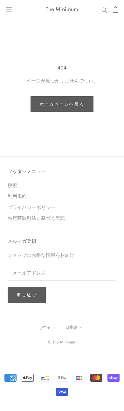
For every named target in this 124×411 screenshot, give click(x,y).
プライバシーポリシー (31, 207)
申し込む (27, 295)
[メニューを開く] (9, 9)
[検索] (104, 9)
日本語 (71, 327)
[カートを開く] (115, 9)
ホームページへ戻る (62, 104)
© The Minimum (62, 342)
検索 (12, 185)
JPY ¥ (45, 327)
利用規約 (17, 196)
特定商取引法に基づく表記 (36, 218)
